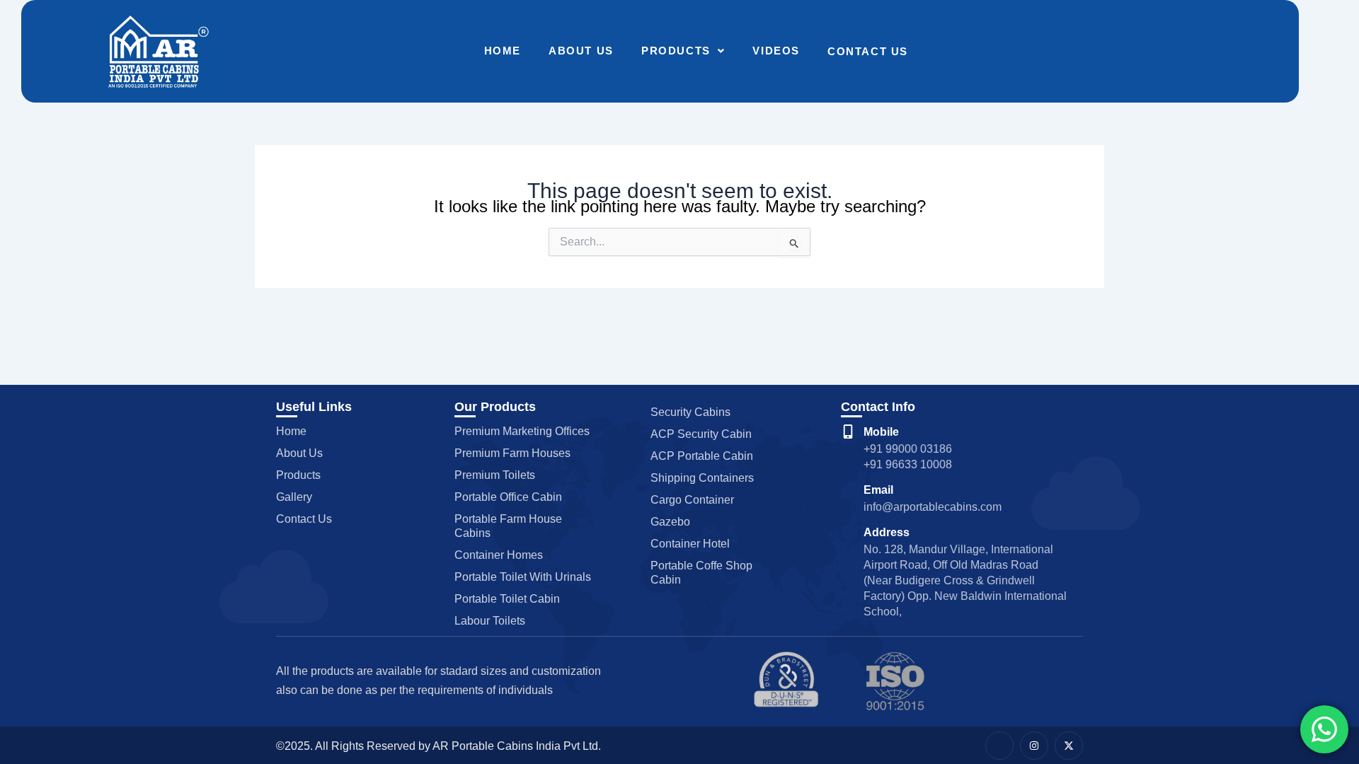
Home (502, 51)
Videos (776, 51)
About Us (581, 51)
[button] (683, 51)
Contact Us (867, 51)
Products (676, 51)
